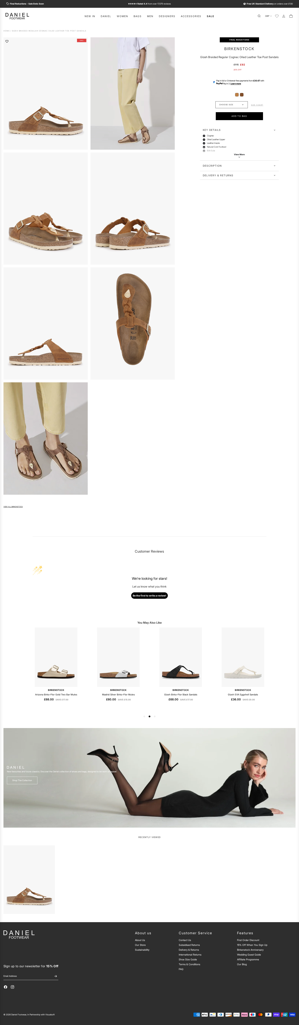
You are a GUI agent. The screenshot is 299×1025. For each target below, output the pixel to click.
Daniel (106, 16)
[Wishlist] (277, 16)
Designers (167, 16)
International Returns (190, 954)
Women (122, 16)
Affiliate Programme (248, 959)
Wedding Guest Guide (249, 954)
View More (239, 154)
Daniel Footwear (18, 1014)
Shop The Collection (22, 780)
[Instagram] (12, 987)
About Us (140, 940)
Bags (137, 16)
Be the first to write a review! (149, 595)
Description (212, 165)
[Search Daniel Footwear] (260, 16)
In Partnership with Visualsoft (41, 1014)
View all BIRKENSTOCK (13, 507)
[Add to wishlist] (6, 41)
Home (6, 31)
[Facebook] (5, 987)
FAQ (181, 969)
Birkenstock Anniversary (250, 949)
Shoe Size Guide (188, 959)
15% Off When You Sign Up (252, 944)
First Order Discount (248, 940)
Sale (210, 16)
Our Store (140, 944)
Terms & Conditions (189, 964)
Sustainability (142, 949)
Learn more (235, 83)
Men (150, 16)
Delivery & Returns (218, 175)
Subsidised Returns (189, 944)
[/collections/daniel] (149, 777)
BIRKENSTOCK (239, 48)
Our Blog (242, 964)
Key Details (212, 130)
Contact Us (185, 940)
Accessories (191, 16)
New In (90, 16)
